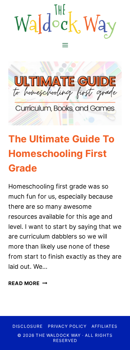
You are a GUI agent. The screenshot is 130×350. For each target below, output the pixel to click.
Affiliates (105, 326)
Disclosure (27, 326)
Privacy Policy (67, 326)
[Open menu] (65, 45)
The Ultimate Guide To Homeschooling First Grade (61, 153)
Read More (27, 283)
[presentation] (65, 93)
